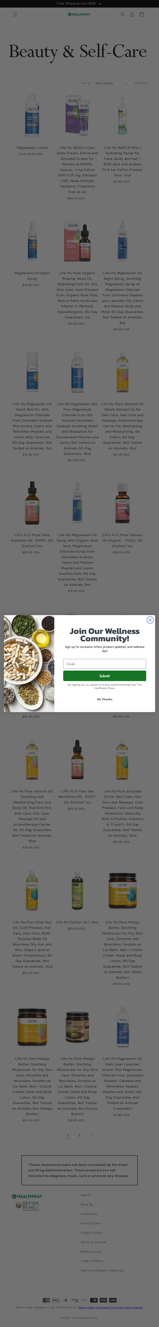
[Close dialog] (150, 620)
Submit (104, 676)
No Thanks (104, 699)
